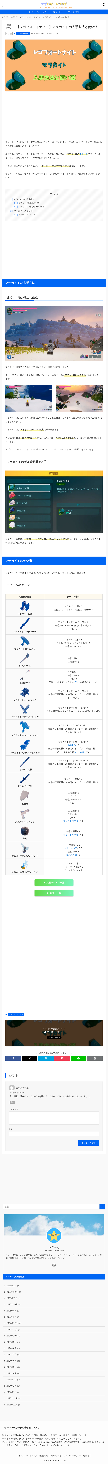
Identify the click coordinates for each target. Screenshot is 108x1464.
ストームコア (80, 752)
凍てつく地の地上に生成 (29, 203)
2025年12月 (13, 1292)
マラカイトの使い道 (23, 211)
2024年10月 (13, 1336)
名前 (10, 1129)
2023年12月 (13, 1398)
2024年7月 (13, 1354)
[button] (13, 1058)
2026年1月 (12, 1286)
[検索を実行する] (102, 1206)
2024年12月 (13, 1323)
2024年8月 (13, 1348)
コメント (13, 1109)
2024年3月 (13, 1379)
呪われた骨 (72, 855)
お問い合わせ (56, 1456)
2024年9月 (13, 1342)
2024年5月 (13, 1367)
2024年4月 (13, 1373)
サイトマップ (31, 1456)
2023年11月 (13, 1405)
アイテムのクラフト (27, 214)
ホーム (21, 1456)
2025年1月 (12, 1317)
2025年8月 (12, 1311)
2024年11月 (13, 1329)
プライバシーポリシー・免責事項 (76, 1456)
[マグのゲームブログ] (54, 4)
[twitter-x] (54, 1265)
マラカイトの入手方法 (24, 199)
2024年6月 (13, 1361)
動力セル (72, 745)
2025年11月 (13, 1298)
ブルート (83, 154)
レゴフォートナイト (23, 33)
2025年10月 (13, 1304)
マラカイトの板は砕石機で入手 (31, 207)
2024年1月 (12, 1392)
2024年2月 (13, 1386)
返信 (12, 1102)
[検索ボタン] (104, 5)
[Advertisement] (54, 117)
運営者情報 (44, 1456)
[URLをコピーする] (95, 1058)
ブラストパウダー (71, 821)
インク (77, 682)
